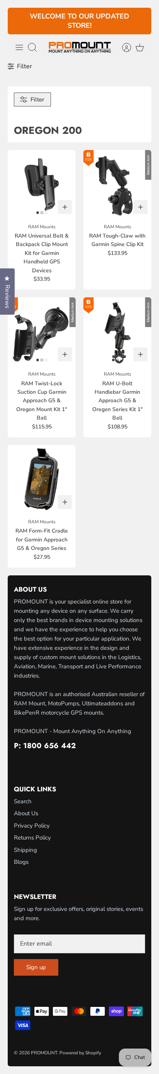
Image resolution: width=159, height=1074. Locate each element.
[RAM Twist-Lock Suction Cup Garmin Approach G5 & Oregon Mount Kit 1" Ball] (42, 331)
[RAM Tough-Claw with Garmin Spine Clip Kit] (117, 184)
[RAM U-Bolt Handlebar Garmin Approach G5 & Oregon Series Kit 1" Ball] (117, 331)
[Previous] (18, 21)
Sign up (36, 967)
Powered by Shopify (80, 1053)
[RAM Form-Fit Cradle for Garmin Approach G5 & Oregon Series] (42, 479)
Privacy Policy (32, 826)
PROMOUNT (44, 1053)
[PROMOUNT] (80, 47)
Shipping (25, 850)
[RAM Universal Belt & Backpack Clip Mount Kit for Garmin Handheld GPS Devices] (42, 184)
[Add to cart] (65, 207)
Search (23, 801)
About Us (26, 813)
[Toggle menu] (19, 47)
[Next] (141, 21)
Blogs (21, 862)
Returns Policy (32, 837)
